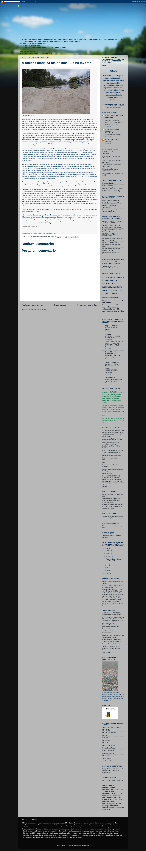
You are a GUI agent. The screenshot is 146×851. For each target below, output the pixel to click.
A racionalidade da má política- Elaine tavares (114, 560)
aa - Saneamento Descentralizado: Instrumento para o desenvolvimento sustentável (112, 625)
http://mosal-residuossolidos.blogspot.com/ (36, 53)
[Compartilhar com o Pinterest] (78, 237)
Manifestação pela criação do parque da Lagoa (112, 239)
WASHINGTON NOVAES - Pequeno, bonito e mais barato (112, 267)
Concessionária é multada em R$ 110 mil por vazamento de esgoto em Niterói (112, 506)
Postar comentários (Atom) (37, 309)
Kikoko (104, 65)
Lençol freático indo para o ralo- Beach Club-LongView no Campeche (113, 770)
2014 (107, 565)
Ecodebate (106, 740)
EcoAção (105, 735)
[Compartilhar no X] (74, 237)
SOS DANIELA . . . (111, 377)
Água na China (107, 484)
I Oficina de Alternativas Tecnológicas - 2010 (110, 170)
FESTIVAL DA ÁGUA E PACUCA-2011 (109, 235)
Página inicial (60, 305)
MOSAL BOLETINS (111, 140)
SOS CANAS (106, 756)
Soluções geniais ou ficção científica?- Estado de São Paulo (111, 648)
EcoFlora (105, 738)
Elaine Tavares (107, 743)
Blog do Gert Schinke (112, 326)
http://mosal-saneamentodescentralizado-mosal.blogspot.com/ (43, 47)
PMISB (104, 462)
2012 (107, 568)
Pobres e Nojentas (108, 745)
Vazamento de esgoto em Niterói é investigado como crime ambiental (111, 500)
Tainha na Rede (107, 761)
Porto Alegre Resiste (109, 748)
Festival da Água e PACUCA (111, 203)
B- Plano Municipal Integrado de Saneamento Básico (113, 636)
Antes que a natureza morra (111, 727)
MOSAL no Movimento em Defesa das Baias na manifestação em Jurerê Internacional (111, 251)
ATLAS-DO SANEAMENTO (111, 453)
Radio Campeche (108, 750)
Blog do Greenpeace (109, 732)
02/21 (108, 551)
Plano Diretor (38, 230)
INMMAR (108, 334)
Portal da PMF (107, 473)
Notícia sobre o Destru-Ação (112, 191)
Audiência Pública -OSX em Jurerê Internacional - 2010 (111, 226)
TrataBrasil (106, 652)
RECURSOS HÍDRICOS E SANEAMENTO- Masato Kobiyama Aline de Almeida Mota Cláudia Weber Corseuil (112, 478)
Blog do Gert (106, 730)
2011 (106, 571)
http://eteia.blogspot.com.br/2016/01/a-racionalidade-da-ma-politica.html (39, 233)
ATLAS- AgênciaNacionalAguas (112, 450)
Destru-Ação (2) (107, 185)
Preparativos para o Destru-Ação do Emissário (111, 210)
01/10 (108, 556)
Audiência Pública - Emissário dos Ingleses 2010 (112, 222)
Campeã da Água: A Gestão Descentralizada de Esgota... (112, 262)
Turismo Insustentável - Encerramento (112, 371)
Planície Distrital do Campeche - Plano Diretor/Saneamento (112, 364)
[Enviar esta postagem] (65, 237)
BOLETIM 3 (108, 141)
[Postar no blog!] (72, 237)
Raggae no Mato (108, 753)
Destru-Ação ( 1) (108, 183)
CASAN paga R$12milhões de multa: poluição (112, 517)
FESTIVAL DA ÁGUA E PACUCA (113, 188)
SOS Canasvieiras (111, 369)
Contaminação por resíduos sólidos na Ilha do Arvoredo (111, 640)
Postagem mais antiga (87, 305)
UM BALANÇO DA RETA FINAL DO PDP (112, 356)
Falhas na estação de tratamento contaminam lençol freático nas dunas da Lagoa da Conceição (113, 121)
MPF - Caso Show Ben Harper (112, 780)
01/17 (108, 554)
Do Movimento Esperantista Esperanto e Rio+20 (113, 380)
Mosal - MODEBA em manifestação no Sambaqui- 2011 (111, 244)
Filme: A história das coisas (111, 455)
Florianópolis (31, 230)
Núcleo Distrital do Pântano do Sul (111, 352)
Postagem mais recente (33, 305)
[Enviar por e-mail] (70, 237)
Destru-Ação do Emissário (111, 200)
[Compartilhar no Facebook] (76, 237)
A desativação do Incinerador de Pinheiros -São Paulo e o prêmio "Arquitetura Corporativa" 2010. (113, 618)
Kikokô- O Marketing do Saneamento (110, 206)
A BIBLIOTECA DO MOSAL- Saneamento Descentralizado (112, 613)
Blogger (86, 845)
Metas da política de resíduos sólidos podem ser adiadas (114, 133)
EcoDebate (106, 297)
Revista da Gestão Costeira (111, 644)
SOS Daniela (106, 758)
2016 (107, 548)
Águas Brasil (106, 486)
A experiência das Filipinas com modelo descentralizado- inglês (113, 431)
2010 (107, 573)
